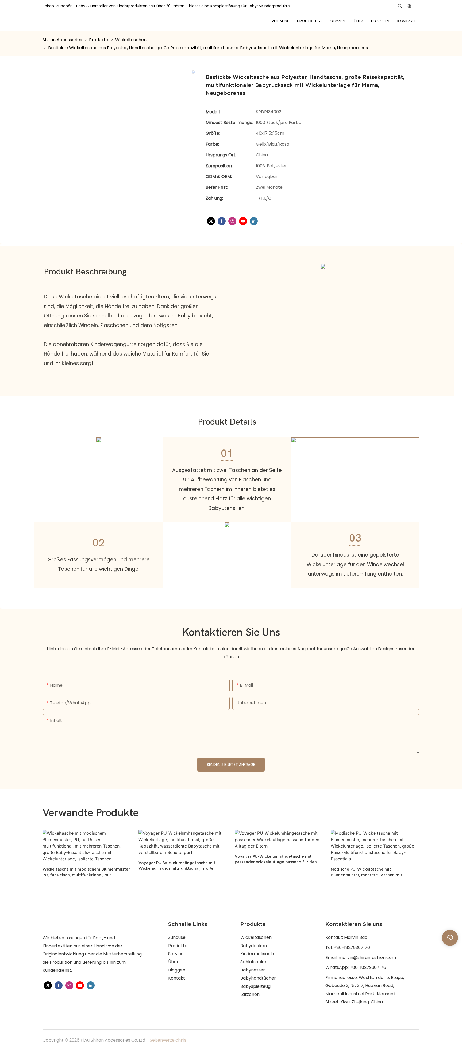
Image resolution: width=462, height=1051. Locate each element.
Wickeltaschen (131, 40)
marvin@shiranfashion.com (367, 957)
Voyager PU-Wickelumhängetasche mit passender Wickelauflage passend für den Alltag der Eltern (276, 859)
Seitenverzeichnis (167, 1040)
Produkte (98, 40)
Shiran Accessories (62, 40)
